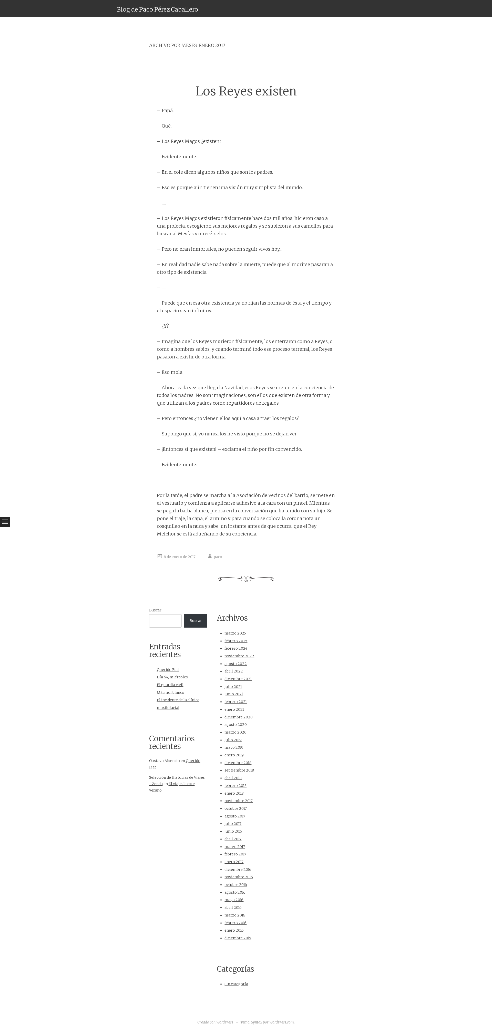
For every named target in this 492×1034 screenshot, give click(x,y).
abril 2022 (233, 671)
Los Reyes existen (246, 91)
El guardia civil (170, 684)
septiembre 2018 (239, 770)
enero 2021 (234, 709)
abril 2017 (232, 839)
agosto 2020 (235, 724)
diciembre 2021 (238, 679)
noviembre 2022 (239, 656)
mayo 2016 (233, 900)
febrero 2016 (235, 923)
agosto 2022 (235, 663)
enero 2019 (234, 755)
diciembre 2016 (237, 869)
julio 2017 (232, 823)
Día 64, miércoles (172, 677)
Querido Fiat (168, 669)
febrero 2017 (235, 854)
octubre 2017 (235, 808)
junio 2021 (233, 694)
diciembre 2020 (238, 717)
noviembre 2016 (238, 877)
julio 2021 (233, 686)
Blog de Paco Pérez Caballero (157, 9)
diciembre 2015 (237, 938)
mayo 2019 (233, 747)
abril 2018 (233, 778)
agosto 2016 (234, 892)
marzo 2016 (234, 915)
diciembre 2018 (237, 762)
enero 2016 (234, 930)
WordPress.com (281, 1022)
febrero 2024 (235, 648)
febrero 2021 (235, 701)
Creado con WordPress (215, 1022)
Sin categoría (236, 984)
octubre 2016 (235, 884)
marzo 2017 (234, 846)
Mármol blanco (170, 692)
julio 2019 (233, 740)
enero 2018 (234, 793)
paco (218, 556)
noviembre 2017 (238, 800)
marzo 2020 (235, 732)
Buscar (155, 610)
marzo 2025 (235, 633)
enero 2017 (233, 862)
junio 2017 (233, 831)
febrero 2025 (235, 641)
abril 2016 (233, 907)
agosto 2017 (234, 816)
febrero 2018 (235, 785)
